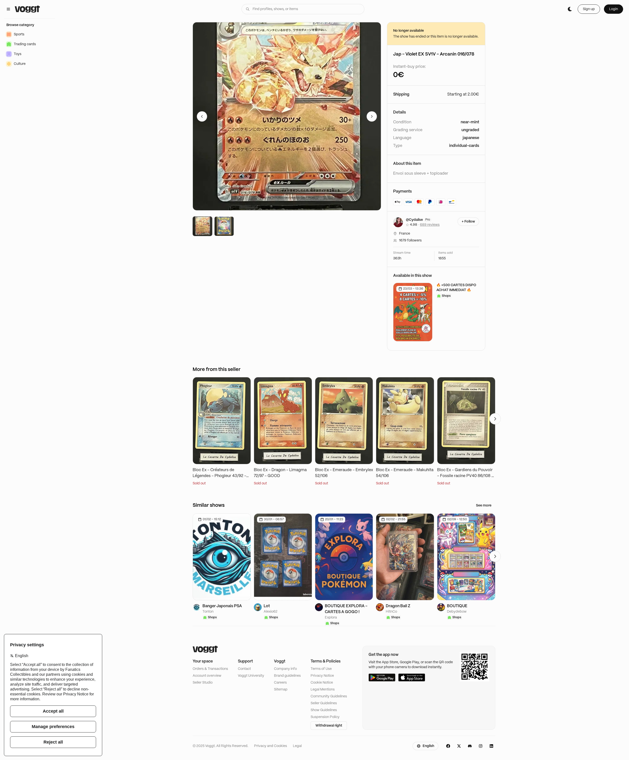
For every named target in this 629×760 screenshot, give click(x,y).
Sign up (589, 9)
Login (613, 9)
